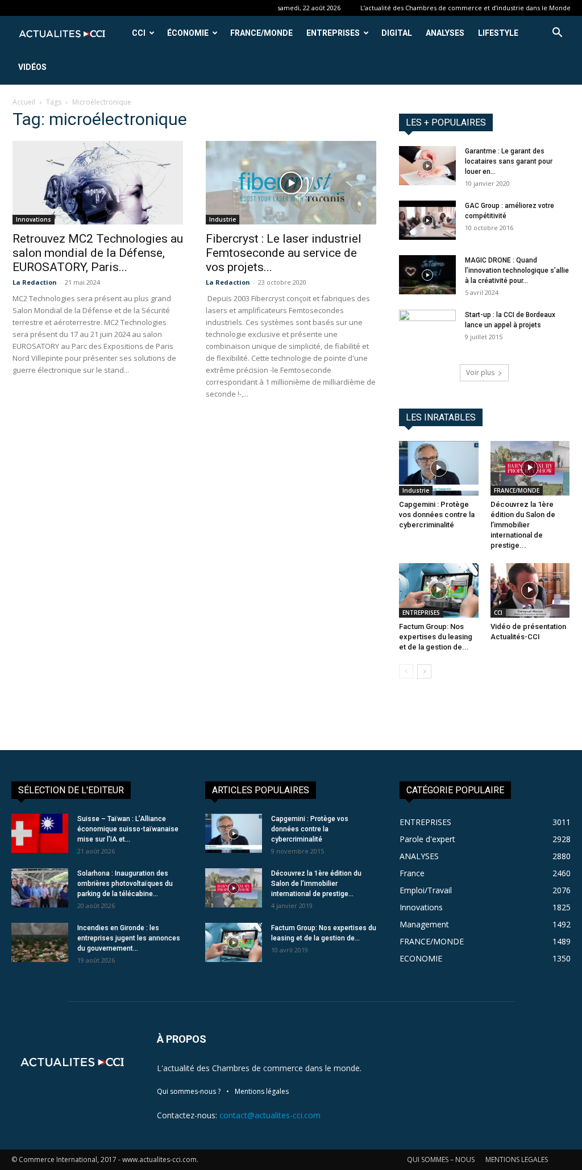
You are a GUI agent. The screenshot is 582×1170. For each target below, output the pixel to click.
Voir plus (480, 372)
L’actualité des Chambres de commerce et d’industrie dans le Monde (465, 7)
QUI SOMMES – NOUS (441, 1159)
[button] (557, 33)
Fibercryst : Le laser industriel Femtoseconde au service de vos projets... (283, 253)
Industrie (222, 219)
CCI (139, 33)
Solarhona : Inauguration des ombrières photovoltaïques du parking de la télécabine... (125, 883)
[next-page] (424, 671)
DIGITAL (396, 33)
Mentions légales (262, 1091)
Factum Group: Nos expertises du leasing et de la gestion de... (435, 636)
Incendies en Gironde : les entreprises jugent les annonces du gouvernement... (128, 938)
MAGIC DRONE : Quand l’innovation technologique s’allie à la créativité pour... (517, 270)
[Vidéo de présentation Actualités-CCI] (530, 590)
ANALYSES (445, 33)
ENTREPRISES (333, 33)
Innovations (33, 219)
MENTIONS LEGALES (516, 1159)
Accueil (24, 102)
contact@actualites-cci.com (270, 1115)
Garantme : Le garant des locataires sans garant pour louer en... (508, 161)
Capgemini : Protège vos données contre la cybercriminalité (437, 514)
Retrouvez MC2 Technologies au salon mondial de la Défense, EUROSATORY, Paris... (98, 253)
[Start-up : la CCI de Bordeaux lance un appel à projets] (427, 329)
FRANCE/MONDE (261, 33)
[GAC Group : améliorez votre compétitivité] (427, 220)
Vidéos (32, 67)
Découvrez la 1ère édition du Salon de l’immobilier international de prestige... (522, 524)
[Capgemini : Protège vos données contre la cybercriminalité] (439, 468)
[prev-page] (406, 671)
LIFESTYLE (498, 33)
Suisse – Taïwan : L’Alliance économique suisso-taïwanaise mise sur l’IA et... (127, 829)
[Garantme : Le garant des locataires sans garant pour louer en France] (427, 165)
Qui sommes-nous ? (189, 1091)
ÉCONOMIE (188, 33)
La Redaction (35, 282)
